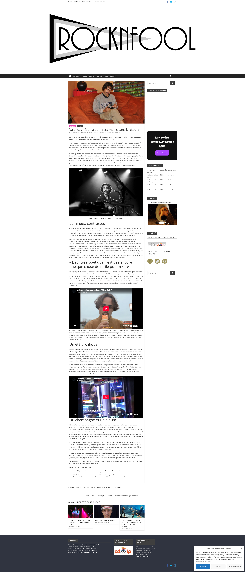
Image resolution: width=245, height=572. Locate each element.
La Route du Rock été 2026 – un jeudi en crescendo (90, 2)
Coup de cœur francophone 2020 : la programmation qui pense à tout (115, 496)
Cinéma (91, 76)
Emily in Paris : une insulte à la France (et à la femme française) (95, 487)
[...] (96, 552)
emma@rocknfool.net (87, 547)
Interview (72, 126)
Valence (109, 133)
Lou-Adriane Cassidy (106, 354)
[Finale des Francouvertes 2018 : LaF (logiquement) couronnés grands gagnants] (132, 506)
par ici (118, 458)
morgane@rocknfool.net (89, 550)
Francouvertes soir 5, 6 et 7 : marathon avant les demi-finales (80, 522)
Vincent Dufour (116, 133)
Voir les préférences (234, 567)
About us (113, 76)
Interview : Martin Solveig (105, 520)
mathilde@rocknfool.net (89, 548)
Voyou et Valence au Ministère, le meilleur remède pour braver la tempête (99, 477)
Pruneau (103, 133)
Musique (76, 76)
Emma (84, 133)
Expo (106, 76)
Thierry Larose (94, 354)
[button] (241, 549)
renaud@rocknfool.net (88, 552)
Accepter (203, 567)
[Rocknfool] (122, 39)
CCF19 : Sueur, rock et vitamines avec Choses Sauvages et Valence (96, 475)
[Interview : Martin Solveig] (106, 506)
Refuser (218, 567)
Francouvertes (97, 133)
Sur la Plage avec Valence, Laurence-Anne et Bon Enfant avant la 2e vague (99, 471)
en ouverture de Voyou (118, 158)
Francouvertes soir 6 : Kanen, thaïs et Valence (89, 473)
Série (85, 76)
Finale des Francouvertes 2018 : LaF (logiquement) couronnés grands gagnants (131, 523)
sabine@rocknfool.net (92, 545)
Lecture (99, 76)
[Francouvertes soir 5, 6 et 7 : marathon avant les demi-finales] (80, 506)
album (90, 133)
